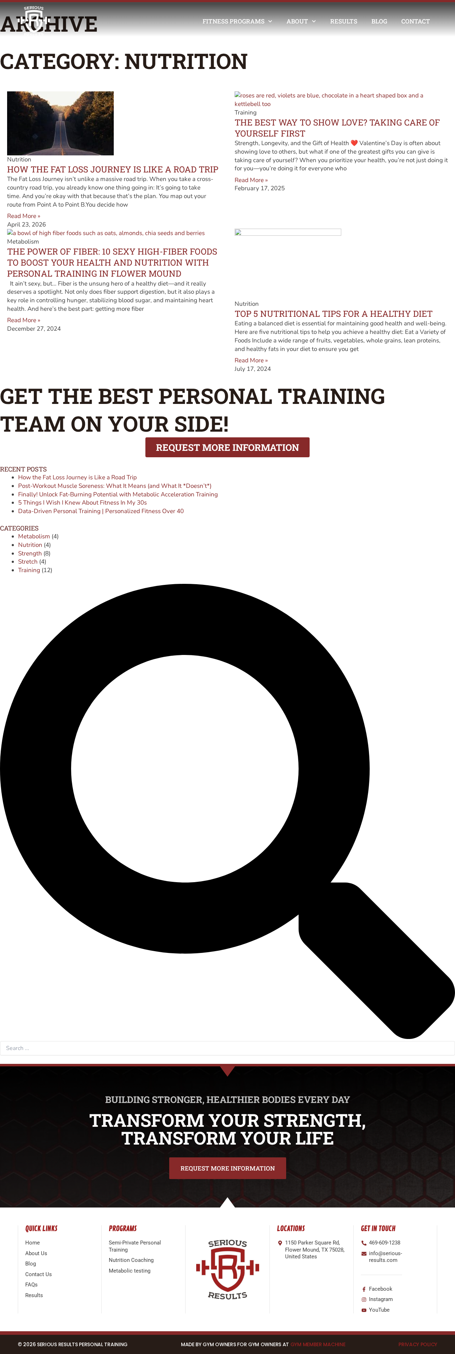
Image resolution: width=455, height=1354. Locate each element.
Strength (30, 553)
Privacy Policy (417, 1344)
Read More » (24, 216)
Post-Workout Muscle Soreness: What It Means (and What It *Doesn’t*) (115, 486)
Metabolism (34, 536)
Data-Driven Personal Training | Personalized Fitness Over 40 (101, 511)
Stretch (28, 562)
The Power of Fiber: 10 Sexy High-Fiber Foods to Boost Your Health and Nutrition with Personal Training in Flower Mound (112, 262)
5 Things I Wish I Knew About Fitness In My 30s (82, 503)
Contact (415, 21)
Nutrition (30, 545)
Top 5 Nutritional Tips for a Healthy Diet (334, 313)
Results (343, 21)
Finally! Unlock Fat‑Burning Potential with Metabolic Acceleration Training (118, 494)
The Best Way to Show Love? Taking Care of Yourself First (337, 128)
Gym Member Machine (318, 1344)
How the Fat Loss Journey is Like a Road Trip (112, 169)
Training (29, 570)
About (297, 21)
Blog (379, 21)
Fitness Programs (233, 21)
